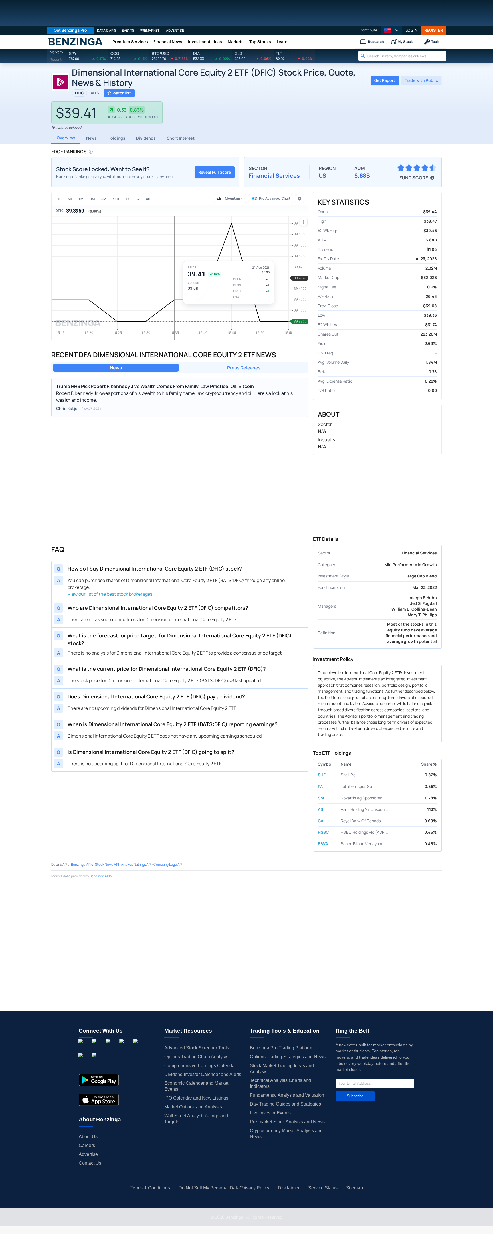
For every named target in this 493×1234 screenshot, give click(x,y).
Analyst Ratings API (136, 864)
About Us (88, 1136)
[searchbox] (406, 56)
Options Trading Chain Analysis (196, 1056)
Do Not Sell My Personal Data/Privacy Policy (224, 1187)
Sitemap (354, 1187)
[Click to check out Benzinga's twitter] (122, 1047)
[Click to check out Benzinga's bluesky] (81, 1061)
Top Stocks (260, 41)
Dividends (146, 138)
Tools (435, 41)
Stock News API (107, 864)
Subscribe (355, 1096)
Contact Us (90, 1163)
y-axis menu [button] (303, 221)
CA (320, 820)
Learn (282, 41)
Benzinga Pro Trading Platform (281, 1047)
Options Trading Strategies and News (288, 1056)
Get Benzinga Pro (70, 30)
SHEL (323, 774)
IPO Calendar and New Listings (196, 1098)
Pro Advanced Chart (274, 199)
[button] (391, 30)
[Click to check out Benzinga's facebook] (81, 1047)
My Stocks (406, 41)
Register (433, 30)
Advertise (88, 1154)
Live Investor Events (270, 1112)
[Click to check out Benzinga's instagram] (95, 1047)
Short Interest (181, 138)
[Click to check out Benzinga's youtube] (136, 1047)
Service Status (323, 1187)
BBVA (323, 843)
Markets (236, 41)
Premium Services (130, 41)
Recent (56, 59)
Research (376, 41)
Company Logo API (168, 864)
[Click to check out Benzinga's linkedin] (109, 1047)
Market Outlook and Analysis (193, 1106)
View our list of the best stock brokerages (110, 594)
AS (320, 809)
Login (411, 30)
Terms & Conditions (150, 1187)
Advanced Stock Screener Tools (196, 1047)
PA (320, 786)
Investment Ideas (205, 41)
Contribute (368, 30)
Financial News (167, 41)
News (91, 138)
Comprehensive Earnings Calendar (200, 1065)
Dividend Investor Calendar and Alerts (202, 1074)
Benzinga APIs (82, 864)
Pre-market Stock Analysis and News (287, 1121)
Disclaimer (289, 1187)
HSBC (323, 832)
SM (321, 798)
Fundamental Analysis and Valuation (287, 1095)
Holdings (116, 138)
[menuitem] (59, 198)
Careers (87, 1145)
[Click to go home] (75, 41)
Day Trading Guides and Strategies (285, 1104)
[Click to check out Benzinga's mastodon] (95, 1061)
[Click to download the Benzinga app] (99, 1080)
